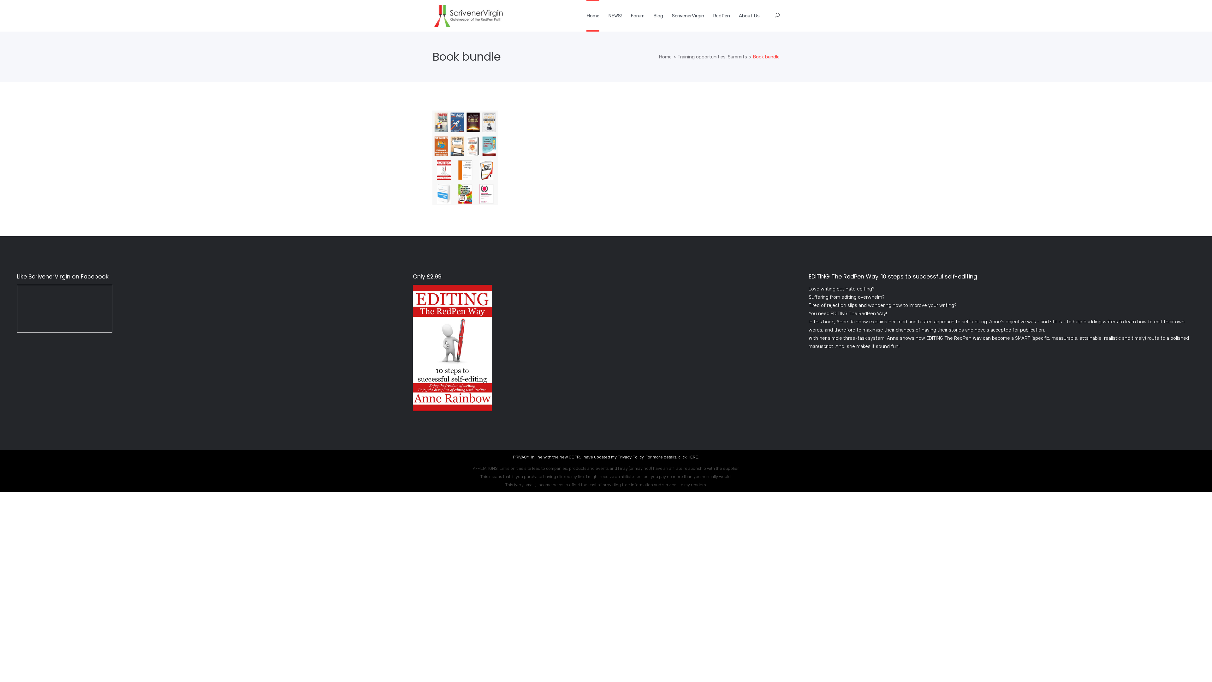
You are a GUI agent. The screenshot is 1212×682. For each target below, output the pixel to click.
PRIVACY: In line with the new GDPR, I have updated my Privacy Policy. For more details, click (600, 457)
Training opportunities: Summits (712, 57)
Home (665, 57)
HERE (692, 457)
